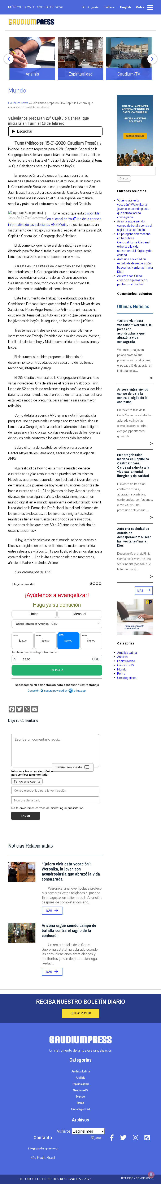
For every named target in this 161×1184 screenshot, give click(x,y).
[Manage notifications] (151, 1174)
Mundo (17, 90)
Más (49, 910)
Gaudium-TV (125, 665)
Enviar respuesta (69, 767)
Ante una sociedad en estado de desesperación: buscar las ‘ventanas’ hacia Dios (135, 265)
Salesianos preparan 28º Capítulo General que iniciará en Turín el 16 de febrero (48, 120)
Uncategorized (126, 678)
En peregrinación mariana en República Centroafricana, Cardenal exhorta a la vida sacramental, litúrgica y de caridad (134, 244)
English (125, 7)
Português (90, 7)
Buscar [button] (124, 178)
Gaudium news (18, 103)
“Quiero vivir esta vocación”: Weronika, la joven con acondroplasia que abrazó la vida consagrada (71, 871)
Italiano (109, 7)
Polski (140, 7)
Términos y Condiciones (137, 1178)
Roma (121, 674)
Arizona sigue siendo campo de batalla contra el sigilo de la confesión (69, 931)
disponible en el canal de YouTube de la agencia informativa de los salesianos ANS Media (54, 219)
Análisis (122, 657)
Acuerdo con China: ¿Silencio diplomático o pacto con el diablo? (132, 280)
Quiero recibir (80, 1013)
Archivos (64, 1131)
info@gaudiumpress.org (42, 1148)
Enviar (25, 816)
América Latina (127, 653)
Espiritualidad (126, 661)
